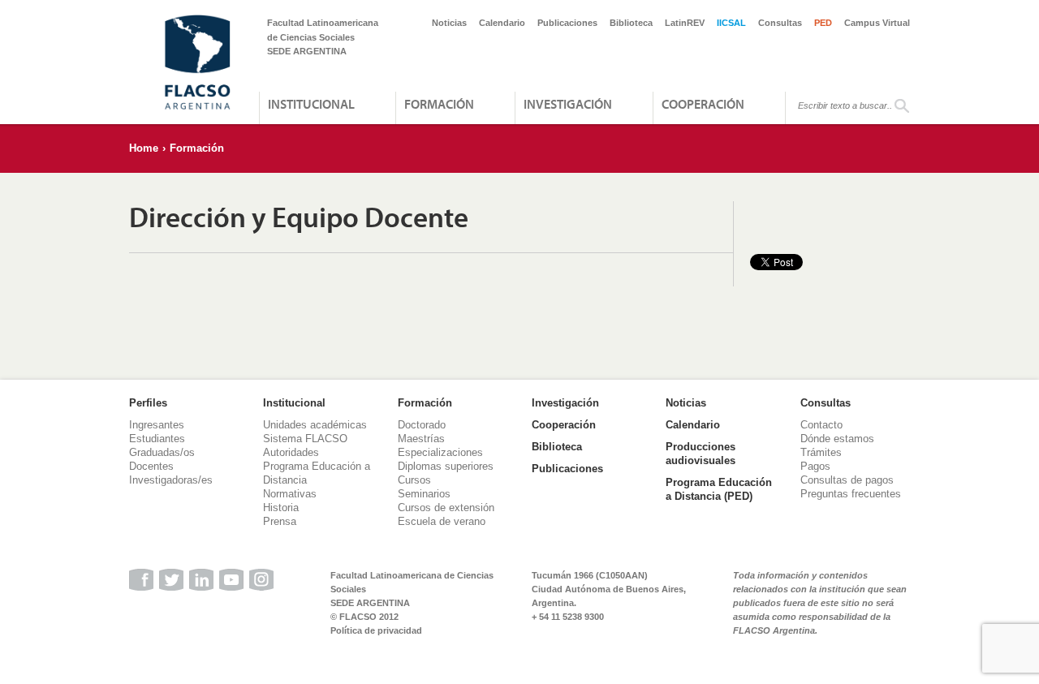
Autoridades (291, 452)
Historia (281, 507)
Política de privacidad (376, 630)
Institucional (311, 104)
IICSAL (731, 23)
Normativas (290, 494)
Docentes (151, 466)
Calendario (502, 23)
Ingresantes (156, 425)
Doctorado (422, 425)
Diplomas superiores (446, 466)
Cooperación (703, 104)
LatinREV (685, 23)
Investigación (568, 104)
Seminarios (424, 494)
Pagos (815, 466)
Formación (439, 104)
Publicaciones (567, 23)
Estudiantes (157, 438)
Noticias (449, 23)
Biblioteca (631, 23)
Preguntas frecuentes (850, 494)
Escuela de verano (441, 521)
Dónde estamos (837, 438)
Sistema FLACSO (305, 438)
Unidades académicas (315, 425)
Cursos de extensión (446, 507)
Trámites (821, 452)
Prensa (279, 521)
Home (143, 148)
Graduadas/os (162, 452)
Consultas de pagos (847, 480)
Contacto (821, 425)
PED (823, 23)
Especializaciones (440, 452)
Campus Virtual (877, 23)
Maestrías (421, 438)
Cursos (414, 480)
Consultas (780, 23)
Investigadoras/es (171, 480)
